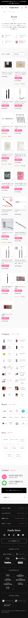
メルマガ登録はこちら (14, 541)
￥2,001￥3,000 (5, 447)
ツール (9, 11)
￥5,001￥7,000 (10, 455)
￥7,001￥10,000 (18, 455)
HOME (4, 11)
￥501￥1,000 (14, 439)
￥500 (5, 439)
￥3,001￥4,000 (14, 447)
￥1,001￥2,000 (22, 440)
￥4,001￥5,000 (22, 447)
